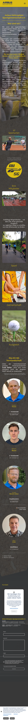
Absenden (14, 668)
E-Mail (4, 653)
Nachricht (5, 638)
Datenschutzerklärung (14, 608)
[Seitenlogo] (7, 3)
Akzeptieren (14, 611)
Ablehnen (12, 718)
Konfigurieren (5, 715)
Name (4, 631)
